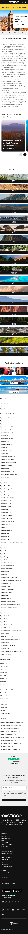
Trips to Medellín (4, 536)
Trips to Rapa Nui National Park (8, 577)
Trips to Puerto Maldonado (7, 565)
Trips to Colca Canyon (6, 465)
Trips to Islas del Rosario (6, 515)
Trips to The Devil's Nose (6, 636)
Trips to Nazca (4, 548)
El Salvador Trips (4, 696)
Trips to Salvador (4, 595)
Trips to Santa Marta (5, 621)
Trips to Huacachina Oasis (7, 497)
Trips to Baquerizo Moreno (7, 438)
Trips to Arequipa (4, 424)
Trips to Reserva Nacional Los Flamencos (11, 580)
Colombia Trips (4, 684)
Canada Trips (3, 678)
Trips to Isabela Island (6, 512)
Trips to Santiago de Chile (7, 624)
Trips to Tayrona (4, 633)
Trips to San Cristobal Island (7, 601)
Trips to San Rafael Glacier (7, 610)
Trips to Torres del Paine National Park (10, 639)
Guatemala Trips (4, 698)
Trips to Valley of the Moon (7, 645)
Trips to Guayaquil (5, 494)
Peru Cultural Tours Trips (6, 746)
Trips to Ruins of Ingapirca (7, 589)
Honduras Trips (4, 701)
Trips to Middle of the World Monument (11, 542)
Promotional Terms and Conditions (9, 849)
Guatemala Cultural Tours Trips (8, 740)
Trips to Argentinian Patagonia (8, 426)
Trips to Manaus (4, 533)
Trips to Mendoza (4, 539)
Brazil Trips (3, 675)
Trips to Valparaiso (5, 648)
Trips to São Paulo (5, 627)
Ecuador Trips (3, 693)
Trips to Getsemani (5, 491)
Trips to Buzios (4, 453)
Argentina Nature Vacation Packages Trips (11, 722)
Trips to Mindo (4, 545)
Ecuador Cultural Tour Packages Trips (10, 731)
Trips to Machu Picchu (6, 530)
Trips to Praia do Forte (6, 562)
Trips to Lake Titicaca (5, 406)
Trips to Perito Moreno (6, 559)
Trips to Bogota (4, 447)
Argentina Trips (4, 663)
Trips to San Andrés (5, 598)
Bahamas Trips (4, 666)
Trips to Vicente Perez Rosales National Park (12, 651)
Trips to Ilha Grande (5, 506)
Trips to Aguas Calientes (6, 418)
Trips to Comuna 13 (5, 468)
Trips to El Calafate (5, 486)
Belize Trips (3, 669)
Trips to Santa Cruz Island (7, 616)
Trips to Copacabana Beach (7, 471)
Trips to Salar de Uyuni (6, 409)
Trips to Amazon (4, 421)
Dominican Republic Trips (7, 690)
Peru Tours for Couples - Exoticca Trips (10, 743)
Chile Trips (3, 681)
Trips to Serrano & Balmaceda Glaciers (10, 630)
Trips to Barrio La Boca (6, 444)
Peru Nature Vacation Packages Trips (10, 749)
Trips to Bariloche (4, 441)
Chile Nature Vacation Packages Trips (10, 725)
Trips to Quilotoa (4, 571)
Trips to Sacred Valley (6, 592)
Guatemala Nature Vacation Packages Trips (12, 737)
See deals (14, 8)
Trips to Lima (3, 527)
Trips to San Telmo (5, 613)
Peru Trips (2, 710)
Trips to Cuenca (4, 477)
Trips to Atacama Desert (7, 429)
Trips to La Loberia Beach (7, 521)
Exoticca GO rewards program (8, 846)
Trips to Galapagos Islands (7, 489)
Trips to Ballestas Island (6, 432)
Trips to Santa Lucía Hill (6, 619)
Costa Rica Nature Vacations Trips (9, 728)
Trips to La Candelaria (6, 518)
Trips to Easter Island (5, 483)
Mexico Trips (3, 704)
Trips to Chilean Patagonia (7, 459)
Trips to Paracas (4, 554)
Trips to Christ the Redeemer (8, 462)
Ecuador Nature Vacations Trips (8, 734)
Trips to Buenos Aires (6, 450)
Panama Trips (3, 707)
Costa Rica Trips (4, 687)
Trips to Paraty (4, 556)
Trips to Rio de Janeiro (6, 583)
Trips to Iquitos (4, 509)
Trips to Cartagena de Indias (7, 456)
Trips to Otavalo (4, 551)
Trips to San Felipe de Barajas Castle (10, 604)
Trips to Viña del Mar (5, 654)
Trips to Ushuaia (4, 642)
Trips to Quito (3, 574)
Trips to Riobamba (5, 586)
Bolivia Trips (3, 672)
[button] (14, 800)
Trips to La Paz (4, 403)
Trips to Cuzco (4, 480)
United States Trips (5, 713)
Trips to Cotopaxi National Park (8, 474)
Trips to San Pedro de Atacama (8, 607)
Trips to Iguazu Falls (5, 500)
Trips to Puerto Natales (6, 568)
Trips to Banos (4, 435)
